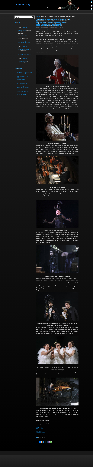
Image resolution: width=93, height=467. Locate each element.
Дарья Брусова (39, 428)
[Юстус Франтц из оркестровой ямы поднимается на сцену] (57, 392)
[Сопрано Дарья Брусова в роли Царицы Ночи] (57, 214)
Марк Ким (38, 430)
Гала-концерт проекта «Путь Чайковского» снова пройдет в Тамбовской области (23, 78)
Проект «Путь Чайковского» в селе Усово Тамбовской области (24, 60)
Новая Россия (39, 12)
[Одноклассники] (41, 442)
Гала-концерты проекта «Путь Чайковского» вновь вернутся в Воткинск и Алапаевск (24, 93)
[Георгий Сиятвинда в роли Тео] (57, 127)
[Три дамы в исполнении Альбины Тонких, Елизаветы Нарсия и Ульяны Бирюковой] (57, 350)
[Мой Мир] (43, 442)
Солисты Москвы (27, 12)
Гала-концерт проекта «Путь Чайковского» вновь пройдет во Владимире (24, 87)
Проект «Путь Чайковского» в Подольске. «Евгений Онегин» (24, 29)
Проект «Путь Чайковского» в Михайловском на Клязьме (24, 48)
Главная (38, 16)
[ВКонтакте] (40, 442)
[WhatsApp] (51, 442)
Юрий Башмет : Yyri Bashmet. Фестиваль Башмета (28, 7)
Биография (17, 12)
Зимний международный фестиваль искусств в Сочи (47, 29)
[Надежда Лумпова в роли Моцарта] (57, 69)
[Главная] (36, 4)
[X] (45, 442)
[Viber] (49, 442)
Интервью (66, 12)
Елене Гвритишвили (40, 432)
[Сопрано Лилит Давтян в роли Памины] (57, 259)
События (58, 12)
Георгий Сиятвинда (40, 434)
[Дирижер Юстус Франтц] (57, 170)
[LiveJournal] (47, 442)
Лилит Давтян (39, 431)
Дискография (49, 12)
